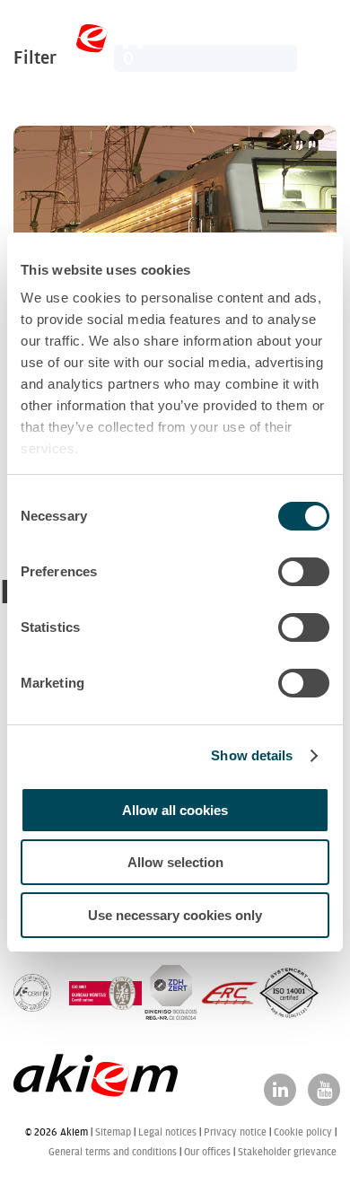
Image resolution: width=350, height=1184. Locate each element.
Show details (252, 755)
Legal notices (167, 1132)
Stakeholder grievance (287, 1151)
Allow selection (175, 862)
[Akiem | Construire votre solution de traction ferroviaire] (83, 44)
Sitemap (113, 1132)
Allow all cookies (175, 810)
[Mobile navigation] (316, 44)
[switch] (303, 571)
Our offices (207, 1151)
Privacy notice (235, 1132)
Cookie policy (303, 1132)
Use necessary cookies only (175, 915)
